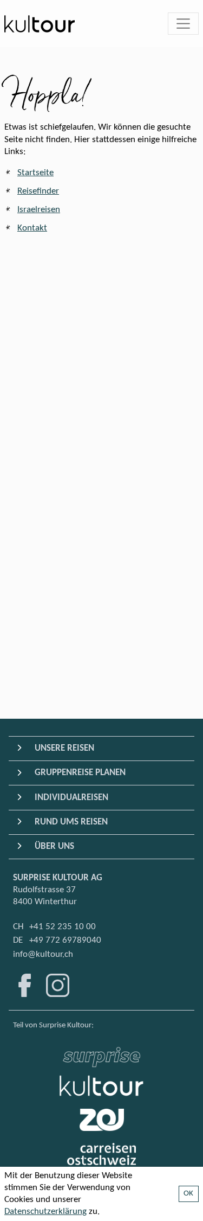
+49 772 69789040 (65, 940)
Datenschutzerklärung (45, 1211)
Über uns (54, 846)
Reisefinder (38, 191)
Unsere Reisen (64, 748)
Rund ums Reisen (71, 822)
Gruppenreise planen (80, 772)
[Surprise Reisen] (101, 1054)
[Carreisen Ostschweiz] (101, 1154)
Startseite (35, 172)
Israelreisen (38, 209)
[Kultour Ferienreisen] (101, 1086)
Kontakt (32, 228)
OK (189, 1194)
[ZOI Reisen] (102, 1120)
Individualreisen (71, 797)
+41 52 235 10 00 (62, 926)
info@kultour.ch (43, 954)
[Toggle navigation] (183, 23)
